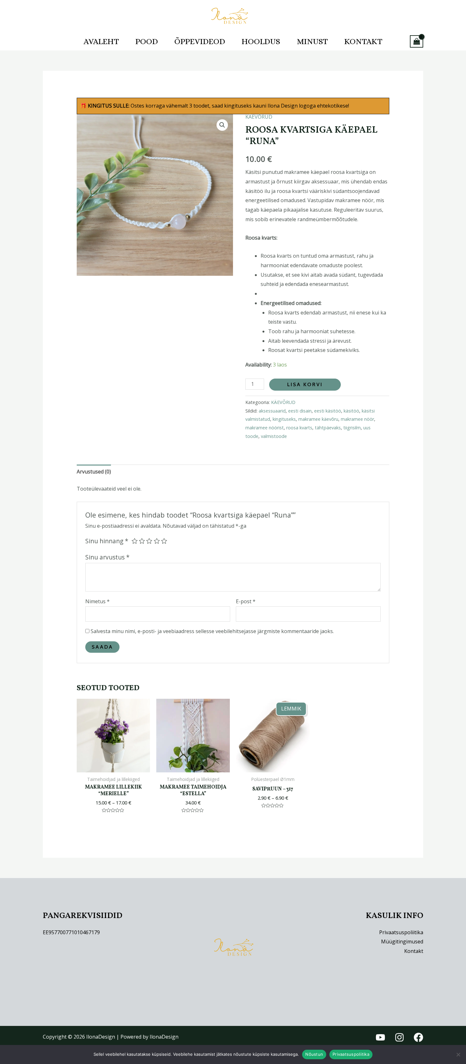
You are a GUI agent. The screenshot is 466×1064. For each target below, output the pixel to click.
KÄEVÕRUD (258, 116)
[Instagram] (399, 1037)
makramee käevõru (318, 419)
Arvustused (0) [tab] (94, 471)
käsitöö (351, 411)
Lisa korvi (305, 384)
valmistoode (274, 436)
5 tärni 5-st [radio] (164, 541)
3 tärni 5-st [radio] (149, 541)
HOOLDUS (261, 41)
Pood (146, 41)
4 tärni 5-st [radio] (157, 541)
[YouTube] (380, 1037)
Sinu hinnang (106, 541)
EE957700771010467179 (71, 932)
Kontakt (363, 41)
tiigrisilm (352, 428)
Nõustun (314, 1054)
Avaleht (101, 41)
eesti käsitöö (327, 411)
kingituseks (284, 419)
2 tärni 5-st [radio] (142, 541)
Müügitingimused (402, 941)
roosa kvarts (299, 428)
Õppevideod (199, 41)
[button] (222, 125)
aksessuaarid (272, 411)
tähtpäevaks (328, 428)
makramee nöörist (264, 428)
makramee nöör (357, 419)
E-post (246, 601)
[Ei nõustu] (458, 1054)
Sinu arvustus (107, 557)
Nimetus (97, 601)
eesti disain (300, 411)
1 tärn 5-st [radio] (135, 541)
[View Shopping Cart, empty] (416, 41)
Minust (312, 41)
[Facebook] (418, 1037)
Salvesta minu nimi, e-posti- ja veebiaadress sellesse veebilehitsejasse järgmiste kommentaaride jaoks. (212, 631)
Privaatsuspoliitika (401, 932)
